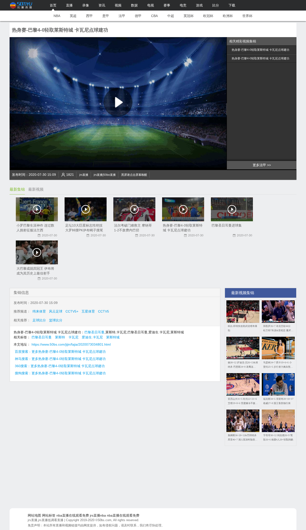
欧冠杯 (208, 16)
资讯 (101, 5)
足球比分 (39, 320)
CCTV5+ (72, 311)
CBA (154, 16)
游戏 (199, 5)
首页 (53, 5)
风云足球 (55, 311)
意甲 (105, 16)
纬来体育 (39, 311)
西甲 (89, 16)
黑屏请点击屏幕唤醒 (134, 175)
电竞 (183, 5)
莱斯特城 (113, 337)
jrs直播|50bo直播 (105, 175)
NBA (57, 16)
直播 (69, 5)
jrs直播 (83, 175)
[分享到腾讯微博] (277, 174)
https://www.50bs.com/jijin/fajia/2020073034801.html (71, 344)
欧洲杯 (228, 16)
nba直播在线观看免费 (72, 515)
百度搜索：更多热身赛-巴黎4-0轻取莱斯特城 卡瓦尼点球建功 (60, 351)
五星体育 (88, 311)
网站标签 (48, 515)
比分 (215, 5)
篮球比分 (55, 320)
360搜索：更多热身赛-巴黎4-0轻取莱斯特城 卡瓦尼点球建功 (60, 366)
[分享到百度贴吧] (291, 174)
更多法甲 (259, 165)
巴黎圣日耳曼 (94, 332)
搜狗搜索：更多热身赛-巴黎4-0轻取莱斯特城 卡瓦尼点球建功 (60, 373)
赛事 (167, 5)
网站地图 (34, 515)
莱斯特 (60, 337)
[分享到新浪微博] (272, 174)
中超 (170, 16)
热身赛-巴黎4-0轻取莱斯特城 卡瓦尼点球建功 (260, 49)
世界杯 (247, 16)
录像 (85, 5)
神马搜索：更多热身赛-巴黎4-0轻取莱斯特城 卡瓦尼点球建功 (60, 359)
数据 (134, 5)
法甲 (122, 16)
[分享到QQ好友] (286, 174)
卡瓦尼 (73, 337)
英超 (73, 16)
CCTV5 (103, 311)
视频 (118, 5)
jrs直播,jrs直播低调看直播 (45, 520)
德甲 (138, 16)
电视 (150, 5)
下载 (232, 5)
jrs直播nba (98, 515)
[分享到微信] (282, 174)
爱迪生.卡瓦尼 (92, 337)
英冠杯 (189, 16)
